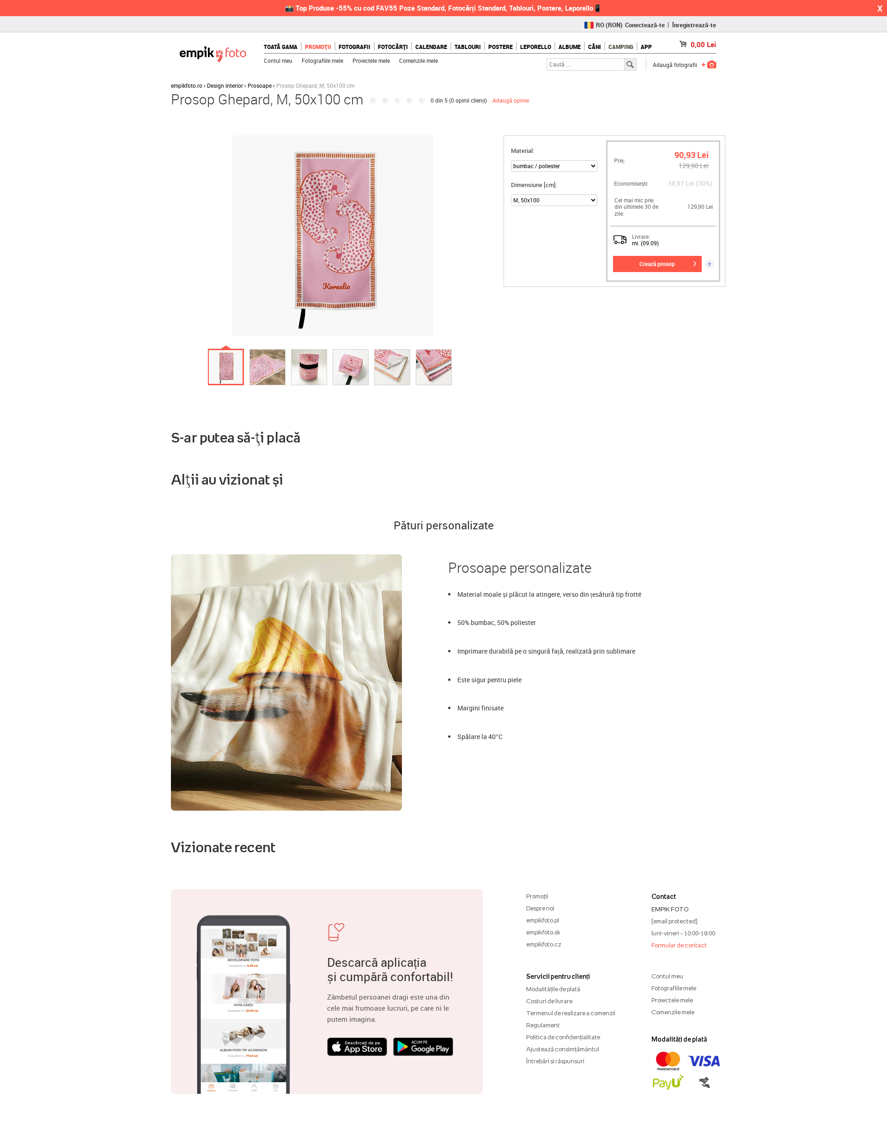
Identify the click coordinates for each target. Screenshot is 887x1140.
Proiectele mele (371, 60)
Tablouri (468, 46)
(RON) (609, 25)
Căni (594, 46)
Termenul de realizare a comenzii (570, 1013)
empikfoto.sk (543, 932)
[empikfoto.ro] (213, 51)
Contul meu (278, 60)
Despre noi (540, 908)
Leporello (535, 46)
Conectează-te (645, 25)
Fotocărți (393, 46)
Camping (620, 46)
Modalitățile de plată (553, 989)
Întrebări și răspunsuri (555, 1061)
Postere (500, 46)
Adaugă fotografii (675, 64)
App (646, 46)
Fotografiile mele (322, 60)
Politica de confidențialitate (563, 1037)
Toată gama (281, 46)
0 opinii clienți (468, 100)
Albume (570, 46)
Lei (703, 44)
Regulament (543, 1025)
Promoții (318, 46)
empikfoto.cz (543, 944)
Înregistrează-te (694, 25)
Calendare (431, 46)
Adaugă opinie (510, 100)
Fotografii (355, 46)
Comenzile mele (418, 60)
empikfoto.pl (542, 920)
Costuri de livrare (549, 1001)
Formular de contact (679, 945)
